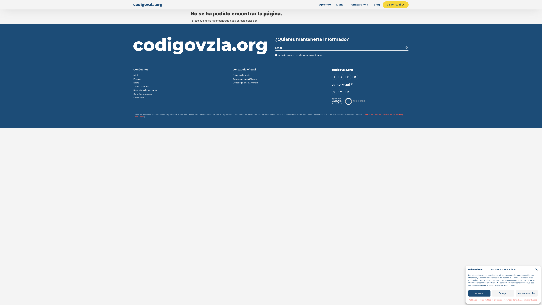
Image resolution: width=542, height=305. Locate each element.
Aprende (325, 4)
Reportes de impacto (145, 90)
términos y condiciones (310, 55)
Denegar (503, 293)
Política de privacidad (493, 300)
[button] (536, 269)
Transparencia (358, 4)
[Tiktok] (348, 91)
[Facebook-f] (334, 77)
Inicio (136, 75)
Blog (377, 4)
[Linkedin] (355, 77)
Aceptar (479, 293)
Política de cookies (476, 300)
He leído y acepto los (299, 55)
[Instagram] (348, 77)
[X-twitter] (341, 77)
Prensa (137, 79)
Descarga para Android (245, 83)
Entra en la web (241, 75)
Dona (339, 4)
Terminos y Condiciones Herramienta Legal (520, 300)
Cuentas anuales (142, 94)
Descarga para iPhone (244, 79)
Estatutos (138, 98)
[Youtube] (341, 91)
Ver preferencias (526, 293)
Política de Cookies (372, 115)
